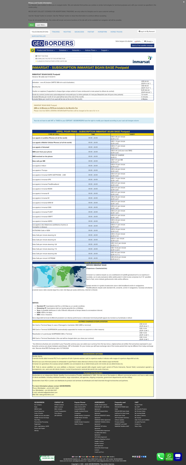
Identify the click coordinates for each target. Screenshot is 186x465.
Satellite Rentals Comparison (81, 422)
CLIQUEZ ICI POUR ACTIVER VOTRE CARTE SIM (52, 61)
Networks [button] (76, 50)
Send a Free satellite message (142, 45)
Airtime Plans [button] (90, 50)
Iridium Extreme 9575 (80, 407)
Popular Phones (79, 402)
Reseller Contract (99, 443)
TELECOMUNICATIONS (40, 32)
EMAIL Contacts (58, 407)
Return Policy (138, 426)
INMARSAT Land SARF (121, 424)
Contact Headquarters (60, 411)
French (83, 456)
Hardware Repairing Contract (102, 439)
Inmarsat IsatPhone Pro (80, 404)
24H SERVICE (58, 415)
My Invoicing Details (140, 413)
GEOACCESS (79, 32)
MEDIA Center (38, 409)
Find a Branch (58, 413)
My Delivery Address (140, 415)
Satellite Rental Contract (101, 404)
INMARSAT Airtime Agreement (102, 420)
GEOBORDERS (39, 402)
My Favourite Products (141, 409)
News (35, 407)
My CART (137, 407)
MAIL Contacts (58, 409)
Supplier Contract (99, 441)
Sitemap (36, 430)
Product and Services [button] (45, 50)
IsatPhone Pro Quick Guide (122, 413)
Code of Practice (38, 413)
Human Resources (39, 411)
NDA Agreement (99, 445)
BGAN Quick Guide (120, 415)
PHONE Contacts (59, 404)
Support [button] (104, 50)
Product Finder (139, 404)
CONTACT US (58, 402)
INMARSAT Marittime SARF (122, 426)
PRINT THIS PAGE (42, 56)
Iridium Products (78, 424)
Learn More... (41, 25)
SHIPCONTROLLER (39, 36)
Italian (89, 456)
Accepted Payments (140, 422)
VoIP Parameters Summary (122, 417)
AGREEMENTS (100, 402)
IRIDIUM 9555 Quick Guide (122, 411)
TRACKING (56, 32)
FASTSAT (91, 32)
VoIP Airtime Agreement (101, 437)
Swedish (112, 456)
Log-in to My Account (147, 31)
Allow (31, 25)
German (104, 456)
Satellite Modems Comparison (82, 415)
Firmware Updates (119, 422)
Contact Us (138, 424)
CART (137, 402)
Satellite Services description (41, 415)
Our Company (38, 404)
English (76, 456)
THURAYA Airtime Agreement (102, 430)
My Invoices (138, 417)
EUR (138, 41)
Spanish (97, 456)
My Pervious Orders (140, 411)
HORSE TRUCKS (116, 32)
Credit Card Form (99, 452)
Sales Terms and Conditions (142, 420)
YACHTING (67, 32)
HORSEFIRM (102, 32)
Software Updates (119, 420)
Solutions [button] (63, 50)
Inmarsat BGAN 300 (79, 409)
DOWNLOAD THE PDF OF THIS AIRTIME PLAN (51, 58)
